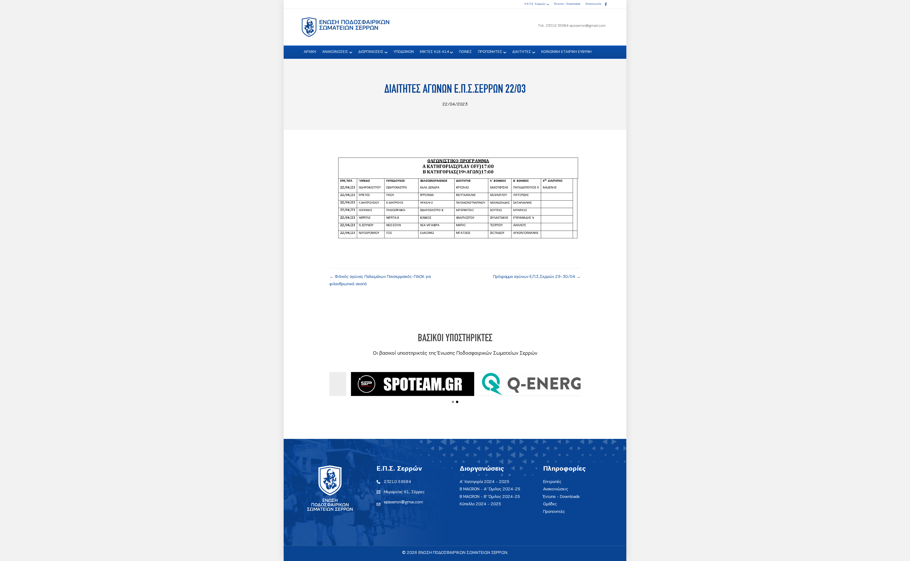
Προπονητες (490, 52)
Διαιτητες (521, 52)
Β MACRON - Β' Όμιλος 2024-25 (490, 497)
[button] (453, 402)
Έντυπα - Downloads (561, 497)
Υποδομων (404, 52)
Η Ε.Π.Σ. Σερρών (535, 4)
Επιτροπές (552, 482)
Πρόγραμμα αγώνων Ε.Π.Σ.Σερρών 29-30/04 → (537, 277)
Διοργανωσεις (370, 52)
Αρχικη (310, 52)
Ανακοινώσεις (555, 489)
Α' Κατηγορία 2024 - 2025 (485, 482)
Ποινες (465, 52)
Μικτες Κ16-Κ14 (434, 52)
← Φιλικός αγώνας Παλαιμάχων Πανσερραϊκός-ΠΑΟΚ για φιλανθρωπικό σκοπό (380, 281)
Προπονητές (554, 512)
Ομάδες (550, 504)
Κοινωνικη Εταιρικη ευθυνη (566, 52)
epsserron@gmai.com (403, 502)
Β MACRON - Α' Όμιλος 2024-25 (490, 489)
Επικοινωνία (593, 4)
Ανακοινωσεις (335, 52)
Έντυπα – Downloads (567, 4)
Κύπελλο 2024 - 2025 (480, 504)
